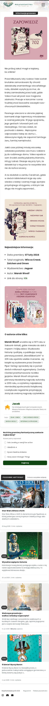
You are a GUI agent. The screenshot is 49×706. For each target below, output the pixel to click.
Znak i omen (15, 417)
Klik (25, 278)
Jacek (16, 404)
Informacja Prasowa (28, 421)
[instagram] (3, 695)
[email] (12, 695)
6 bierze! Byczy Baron (12, 664)
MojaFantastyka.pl (8, 691)
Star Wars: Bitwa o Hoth (13, 510)
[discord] (7, 695)
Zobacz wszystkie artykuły (36, 477)
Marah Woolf (11, 421)
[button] (43, 5)
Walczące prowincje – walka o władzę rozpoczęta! (15, 614)
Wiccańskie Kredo (31, 417)
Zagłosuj (25, 463)
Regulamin (27, 691)
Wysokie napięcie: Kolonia (14, 562)
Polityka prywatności (40, 691)
